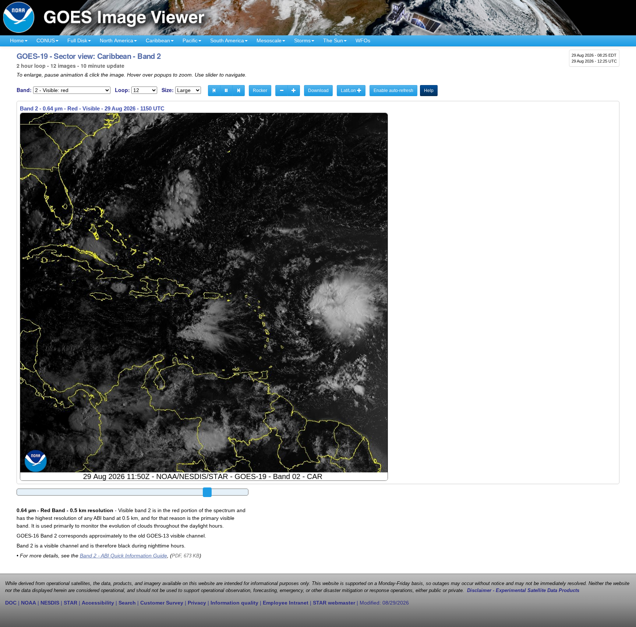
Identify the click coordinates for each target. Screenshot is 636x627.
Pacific (190, 40)
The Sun (333, 40)
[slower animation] (281, 90)
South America (227, 40)
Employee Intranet (285, 603)
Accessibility (98, 603)
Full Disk (77, 40)
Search (127, 603)
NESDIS (49, 603)
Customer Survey (161, 603)
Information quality (234, 603)
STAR (70, 603)
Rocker (260, 90)
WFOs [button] (363, 40)
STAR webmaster (334, 603)
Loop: (122, 90)
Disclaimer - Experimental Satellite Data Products (523, 590)
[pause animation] (226, 90)
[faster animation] (293, 90)
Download (318, 90)
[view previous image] (214, 90)
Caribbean (158, 40)
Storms (302, 40)
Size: (168, 90)
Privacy (197, 603)
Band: (24, 90)
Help (429, 90)
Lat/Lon (349, 90)
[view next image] (238, 90)
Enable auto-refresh (393, 90)
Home (17, 40)
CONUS (45, 40)
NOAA (28, 603)
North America (116, 40)
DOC (11, 603)
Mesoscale (269, 40)
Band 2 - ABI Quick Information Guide (123, 556)
